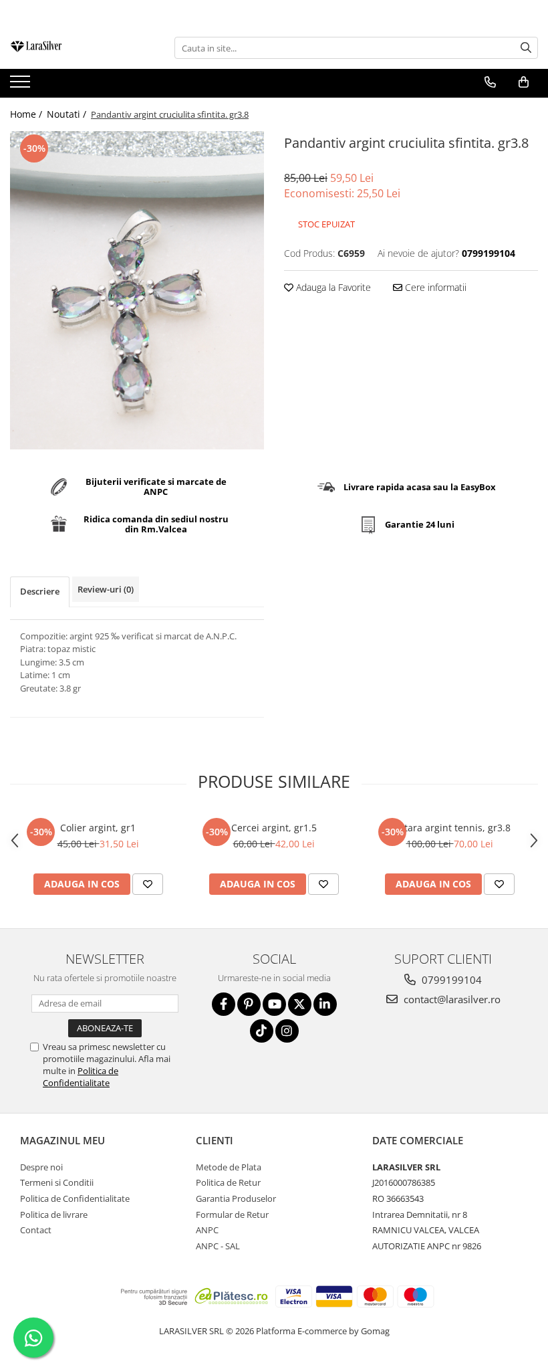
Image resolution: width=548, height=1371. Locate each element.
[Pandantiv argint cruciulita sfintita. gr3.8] (137, 290)
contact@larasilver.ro (451, 999)
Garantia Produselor (236, 1198)
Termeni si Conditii (57, 1182)
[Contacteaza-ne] (490, 82)
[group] (137, 290)
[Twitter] (299, 1004)
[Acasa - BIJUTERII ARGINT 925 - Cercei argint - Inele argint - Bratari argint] (77, 48)
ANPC (207, 1230)
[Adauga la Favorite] (147, 884)
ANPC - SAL (218, 1246)
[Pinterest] (249, 1004)
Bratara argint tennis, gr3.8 (450, 827)
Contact (35, 1230)
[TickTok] (261, 1031)
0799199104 (450, 979)
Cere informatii (434, 287)
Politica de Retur (228, 1182)
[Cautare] (526, 48)
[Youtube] (274, 1004)
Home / (27, 114)
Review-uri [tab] (106, 589)
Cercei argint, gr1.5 (274, 827)
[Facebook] (223, 1004)
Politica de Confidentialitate (80, 1077)
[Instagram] (287, 1031)
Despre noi (41, 1167)
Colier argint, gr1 (98, 827)
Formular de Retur (232, 1214)
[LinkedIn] (325, 1004)
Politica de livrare (54, 1214)
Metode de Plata (228, 1167)
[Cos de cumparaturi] (523, 82)
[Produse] (21, 86)
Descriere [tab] (39, 591)
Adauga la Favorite (332, 287)
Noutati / (68, 114)
